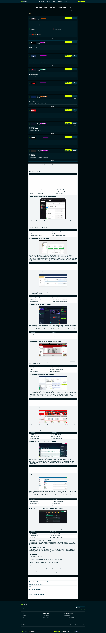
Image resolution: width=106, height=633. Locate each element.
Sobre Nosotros (23, 615)
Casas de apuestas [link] (27, 3)
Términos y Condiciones (46, 617)
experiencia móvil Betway (49, 259)
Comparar (65, 1)
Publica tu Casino (24, 619)
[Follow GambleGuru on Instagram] (84, 609)
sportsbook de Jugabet (68, 394)
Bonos (54, 1)
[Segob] (24, 624)
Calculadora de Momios (68, 619)
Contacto (22, 617)
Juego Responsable (46, 615)
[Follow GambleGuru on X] (81, 609)
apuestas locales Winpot (66, 328)
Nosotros (59, 1)
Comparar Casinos (67, 615)
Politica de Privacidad (46, 619)
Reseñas (48, 1)
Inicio (22, 3)
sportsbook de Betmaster (51, 226)
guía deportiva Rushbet (41, 292)
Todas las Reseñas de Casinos (69, 617)
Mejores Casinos (41, 1)
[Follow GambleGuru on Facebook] (82, 609)
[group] (53, 184)
